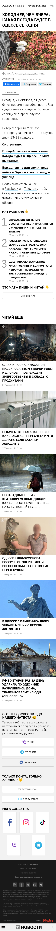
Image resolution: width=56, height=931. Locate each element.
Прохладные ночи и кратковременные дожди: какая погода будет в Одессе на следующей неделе (26, 501)
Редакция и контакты (28, 868)
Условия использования (28, 864)
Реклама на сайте (28, 873)
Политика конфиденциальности (28, 877)
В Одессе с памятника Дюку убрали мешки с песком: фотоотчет (25, 625)
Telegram (30, 188)
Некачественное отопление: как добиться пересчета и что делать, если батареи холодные (27, 438)
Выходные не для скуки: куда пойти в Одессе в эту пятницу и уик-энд (26, 172)
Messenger (31, 762)
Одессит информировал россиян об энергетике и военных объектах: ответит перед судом (25, 564)
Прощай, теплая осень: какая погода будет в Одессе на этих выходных (25, 156)
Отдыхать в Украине (12, 5)
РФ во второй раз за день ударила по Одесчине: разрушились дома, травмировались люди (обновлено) (23, 688)
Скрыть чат (28, 295)
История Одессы (36, 5)
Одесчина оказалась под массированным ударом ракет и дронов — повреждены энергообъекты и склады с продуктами (30, 269)
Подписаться (30, 799)
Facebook (11, 188)
